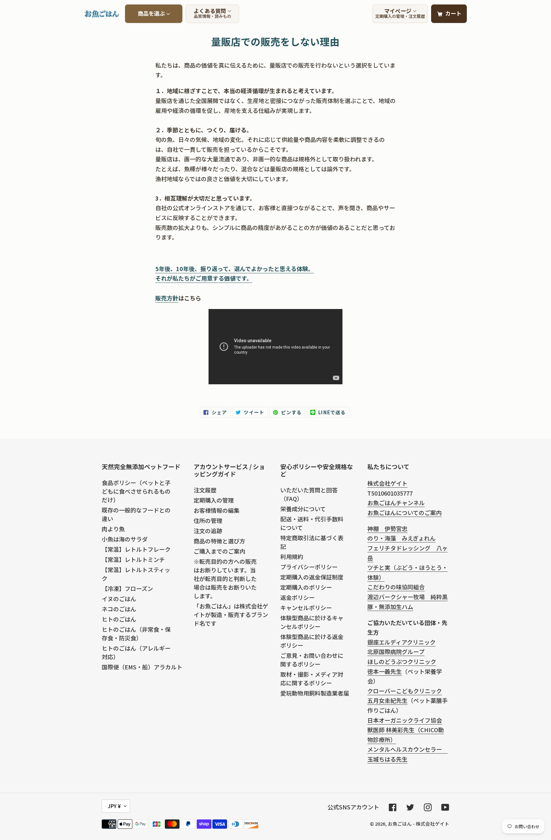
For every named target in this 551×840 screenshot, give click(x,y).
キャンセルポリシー (306, 607)
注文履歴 (205, 490)
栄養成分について (303, 509)
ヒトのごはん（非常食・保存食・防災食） (136, 633)
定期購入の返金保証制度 (311, 577)
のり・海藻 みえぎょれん (401, 538)
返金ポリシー (297, 597)
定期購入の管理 (214, 500)
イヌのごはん (119, 598)
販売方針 (166, 298)
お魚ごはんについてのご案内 (404, 512)
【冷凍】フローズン (127, 588)
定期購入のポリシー (306, 587)
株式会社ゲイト (387, 483)
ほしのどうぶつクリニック (401, 661)
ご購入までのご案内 (219, 551)
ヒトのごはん (119, 619)
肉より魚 (113, 529)
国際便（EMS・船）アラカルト (142, 667)
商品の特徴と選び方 (219, 541)
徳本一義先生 (384, 671)
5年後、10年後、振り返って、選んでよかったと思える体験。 (234, 268)
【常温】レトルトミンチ (133, 559)
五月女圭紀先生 (387, 700)
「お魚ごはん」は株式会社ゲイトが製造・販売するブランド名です (231, 614)
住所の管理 (208, 520)
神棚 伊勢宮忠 (387, 528)
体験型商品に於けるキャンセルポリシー (311, 622)
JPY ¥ (114, 806)
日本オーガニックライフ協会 (404, 720)
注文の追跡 (208, 531)
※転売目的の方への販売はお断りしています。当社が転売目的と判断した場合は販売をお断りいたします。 (225, 578)
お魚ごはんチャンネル (396, 502)
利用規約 (291, 556)
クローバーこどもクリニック (404, 691)
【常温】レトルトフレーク (136, 549)
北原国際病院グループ (395, 651)
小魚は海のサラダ (125, 539)
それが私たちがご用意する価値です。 (203, 278)
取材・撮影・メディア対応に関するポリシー (311, 678)
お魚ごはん (400, 823)
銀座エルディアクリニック (401, 642)
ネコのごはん (119, 609)
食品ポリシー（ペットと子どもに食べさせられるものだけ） (136, 491)
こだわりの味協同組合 (396, 587)
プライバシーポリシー (309, 567)
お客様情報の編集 (216, 510)
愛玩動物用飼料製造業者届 (314, 693)
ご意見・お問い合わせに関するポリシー (311, 659)
